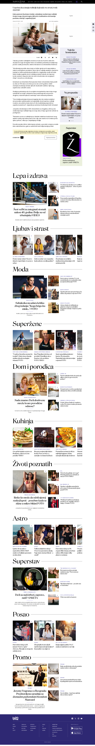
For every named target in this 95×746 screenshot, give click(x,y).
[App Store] (76, 733)
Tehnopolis (33, 726)
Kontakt (54, 736)
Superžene (52, 1)
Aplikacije (54, 732)
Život (14, 730)
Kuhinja (63, 1)
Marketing (54, 724)
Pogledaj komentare (50, 137)
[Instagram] (78, 718)
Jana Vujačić (67, 158)
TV (42, 726)
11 (57, 303)
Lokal (31, 730)
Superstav (70, 1)
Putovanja (24, 726)
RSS (53, 734)
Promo (30, 688)
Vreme (43, 730)
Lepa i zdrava (30, 1)
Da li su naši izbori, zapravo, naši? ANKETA (71, 161)
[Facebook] (72, 718)
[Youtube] (81, 718)
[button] (69, 120)
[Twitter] (75, 718)
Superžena (24, 730)
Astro (66, 1)
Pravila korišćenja (57, 728)
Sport (14, 726)
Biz (13, 728)
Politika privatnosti (57, 730)
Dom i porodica (58, 1)
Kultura (23, 728)
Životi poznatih (46, 1)
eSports (32, 724)
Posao (15, 642)
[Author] (71, 144)
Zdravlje (24, 724)
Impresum (54, 726)
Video (43, 724)
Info (14, 724)
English (44, 728)
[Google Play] (76, 728)
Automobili (33, 728)
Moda (41, 1)
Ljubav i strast (37, 1)
